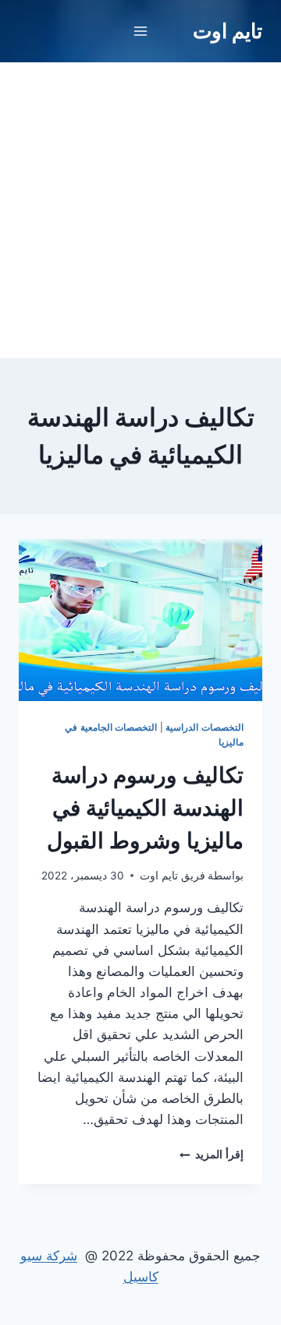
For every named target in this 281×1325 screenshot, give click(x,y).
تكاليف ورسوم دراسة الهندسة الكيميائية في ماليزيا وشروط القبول (145, 808)
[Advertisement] (140, 210)
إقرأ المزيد (212, 1154)
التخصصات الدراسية (204, 727)
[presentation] (140, 620)
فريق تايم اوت (172, 875)
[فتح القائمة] (140, 31)
